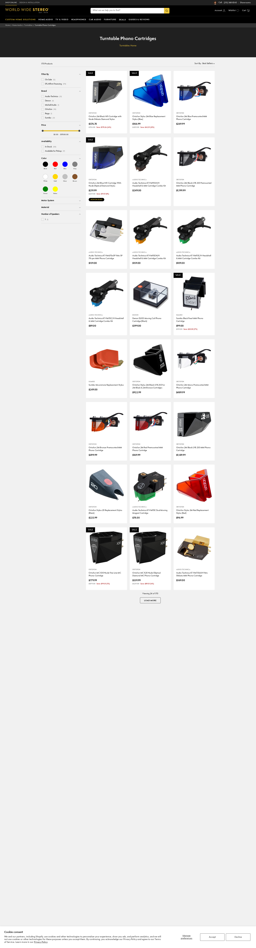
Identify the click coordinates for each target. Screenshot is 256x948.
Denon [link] (49, 101)
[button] (246, 10)
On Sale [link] (50, 80)
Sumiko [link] (50, 118)
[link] (45, 165)
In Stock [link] (50, 147)
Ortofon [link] (50, 109)
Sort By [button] (198, 64)
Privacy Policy (41, 942)
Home (7, 25)
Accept (212, 937)
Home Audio (17, 25)
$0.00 (56, 134)
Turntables (28, 25)
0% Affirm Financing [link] (55, 84)
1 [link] (46, 220)
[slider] (43, 131)
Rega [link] (48, 114)
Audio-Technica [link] (53, 97)
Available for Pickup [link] (55, 151)
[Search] (166, 10)
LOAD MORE (150, 601)
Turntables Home (128, 46)
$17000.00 (64, 134)
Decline (238, 937)
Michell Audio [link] (52, 105)
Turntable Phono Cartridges (45, 25)
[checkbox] (42, 79)
